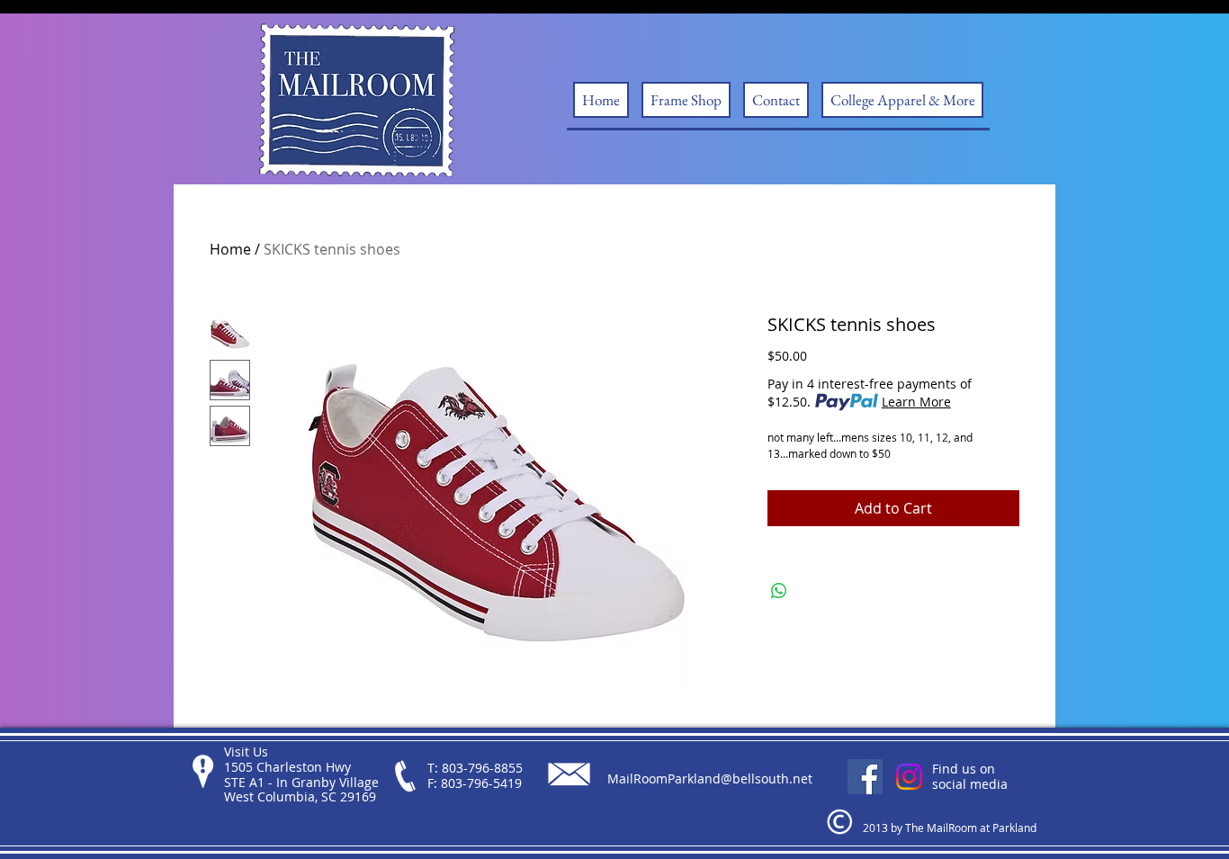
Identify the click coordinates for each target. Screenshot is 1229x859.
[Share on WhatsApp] (779, 591)
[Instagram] (909, 776)
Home (230, 249)
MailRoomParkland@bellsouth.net (709, 778)
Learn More (916, 401)
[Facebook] (865, 776)
